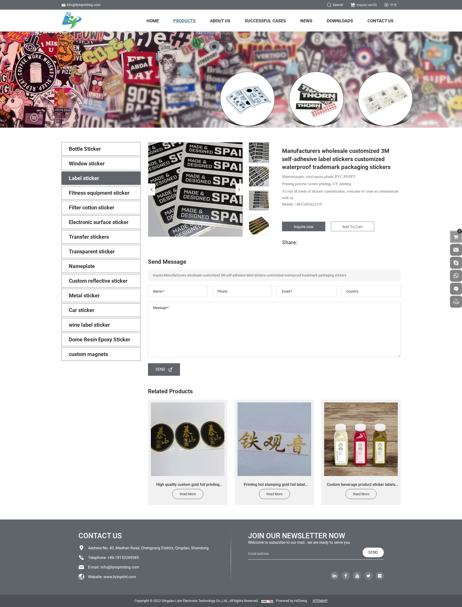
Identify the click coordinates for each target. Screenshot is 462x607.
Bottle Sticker (85, 148)
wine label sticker (89, 324)
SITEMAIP (320, 600)
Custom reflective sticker (98, 280)
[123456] (456, 276)
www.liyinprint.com (119, 576)
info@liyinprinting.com (83, 4)
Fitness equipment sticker (99, 192)
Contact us (380, 21)
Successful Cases (265, 21)
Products (184, 21)
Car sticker (81, 310)
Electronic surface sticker (98, 222)
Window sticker (87, 163)
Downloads (340, 21)
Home (153, 21)
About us (220, 21)
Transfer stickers (89, 236)
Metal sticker (84, 295)
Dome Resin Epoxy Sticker (99, 339)
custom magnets (88, 353)
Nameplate (82, 266)
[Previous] (151, 189)
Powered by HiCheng (291, 600)
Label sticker (84, 178)
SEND (160, 369)
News (306, 21)
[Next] (239, 189)
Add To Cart (352, 226)
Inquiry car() (367, 4)
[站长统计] (267, 601)
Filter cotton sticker (91, 207)
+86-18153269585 (123, 557)
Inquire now (304, 226)
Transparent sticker (92, 251)
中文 (393, 4)
